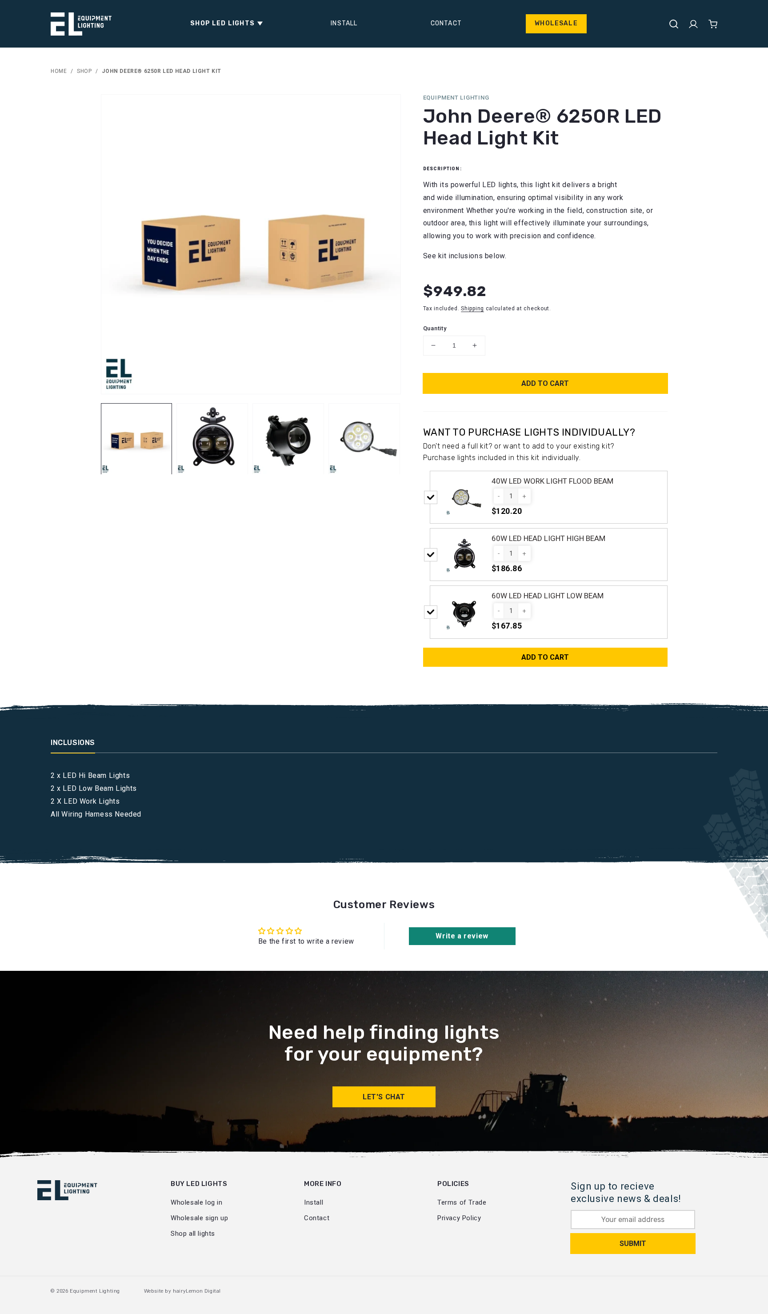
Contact (316, 1218)
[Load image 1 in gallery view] (136, 439)
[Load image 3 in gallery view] (288, 439)
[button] (224, 23)
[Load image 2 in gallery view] (212, 439)
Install (313, 1202)
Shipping (472, 308)
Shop (84, 71)
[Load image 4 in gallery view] (364, 439)
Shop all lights (193, 1234)
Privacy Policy (459, 1218)
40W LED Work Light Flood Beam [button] (552, 481)
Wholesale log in (197, 1202)
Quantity (435, 328)
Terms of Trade (461, 1202)
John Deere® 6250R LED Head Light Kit (161, 71)
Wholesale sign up (199, 1218)
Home (59, 71)
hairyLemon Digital (197, 1291)
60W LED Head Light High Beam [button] (548, 538)
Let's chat (384, 1097)
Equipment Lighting (95, 1291)
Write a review (462, 936)
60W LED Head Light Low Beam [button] (548, 595)
